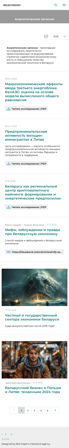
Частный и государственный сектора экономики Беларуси (32, 317)
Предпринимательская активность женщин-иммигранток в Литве (26, 136)
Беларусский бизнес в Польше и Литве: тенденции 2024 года (33, 390)
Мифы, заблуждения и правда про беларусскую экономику (32, 232)
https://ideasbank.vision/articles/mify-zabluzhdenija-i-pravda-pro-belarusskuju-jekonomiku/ (38, 252)
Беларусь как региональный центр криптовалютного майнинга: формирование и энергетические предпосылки (33, 192)
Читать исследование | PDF (29, 108)
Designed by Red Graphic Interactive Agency (26, 444)
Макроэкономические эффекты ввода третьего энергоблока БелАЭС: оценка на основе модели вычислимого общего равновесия (34, 92)
